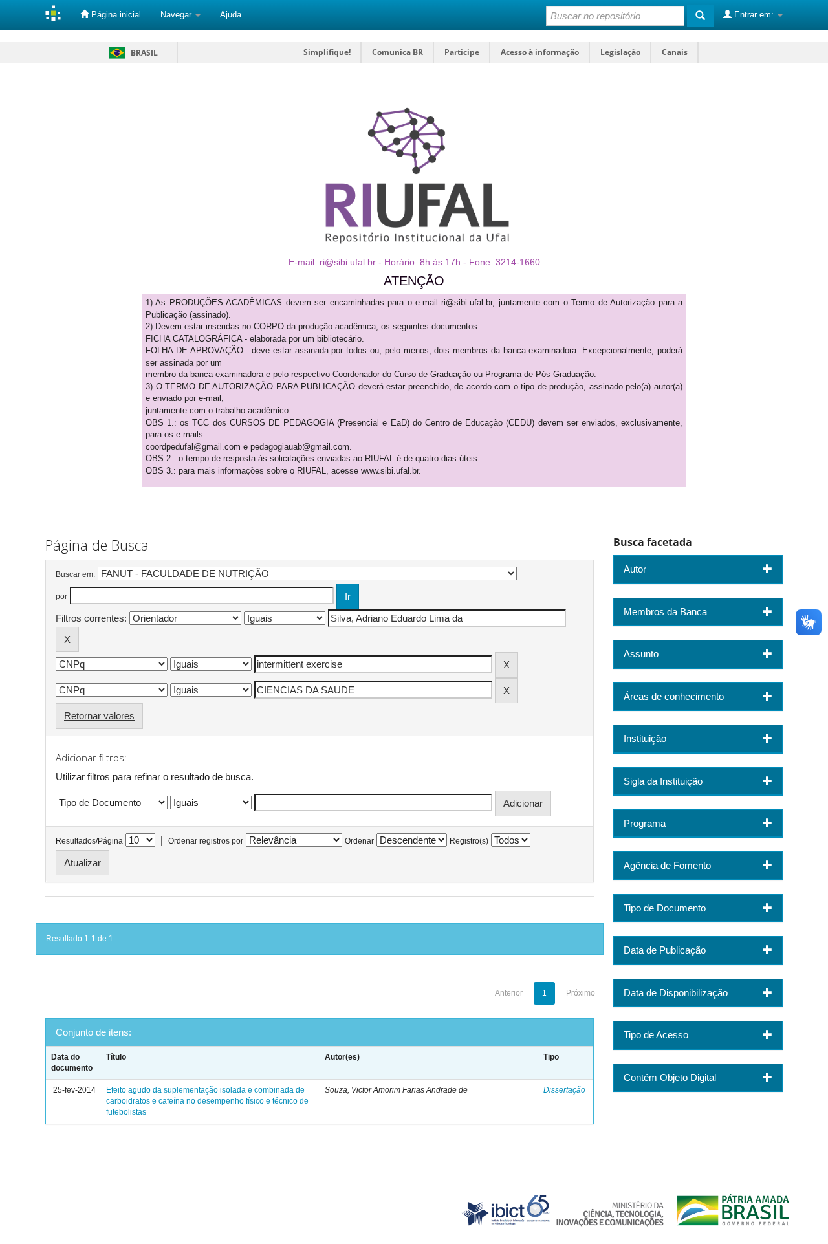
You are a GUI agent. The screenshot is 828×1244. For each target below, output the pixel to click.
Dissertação (564, 1090)
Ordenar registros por (205, 841)
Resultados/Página (89, 841)
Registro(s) (469, 841)
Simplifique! (327, 52)
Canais (675, 52)
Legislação (620, 52)
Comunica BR (397, 52)
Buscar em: (75, 574)
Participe (461, 52)
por (61, 596)
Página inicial (115, 14)
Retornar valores (99, 715)
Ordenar (359, 841)
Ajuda (230, 14)
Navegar (177, 14)
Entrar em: (754, 14)
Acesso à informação (540, 52)
